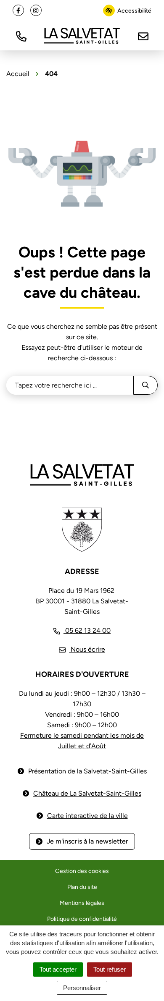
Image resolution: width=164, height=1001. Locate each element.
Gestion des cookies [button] (82, 871)
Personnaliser (82, 987)
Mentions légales (82, 903)
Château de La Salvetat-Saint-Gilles (87, 793)
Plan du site (82, 887)
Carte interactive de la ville (87, 816)
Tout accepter (58, 969)
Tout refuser (109, 969)
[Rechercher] (145, 385)
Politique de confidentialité (82, 918)
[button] (21, 35)
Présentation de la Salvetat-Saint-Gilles (87, 771)
